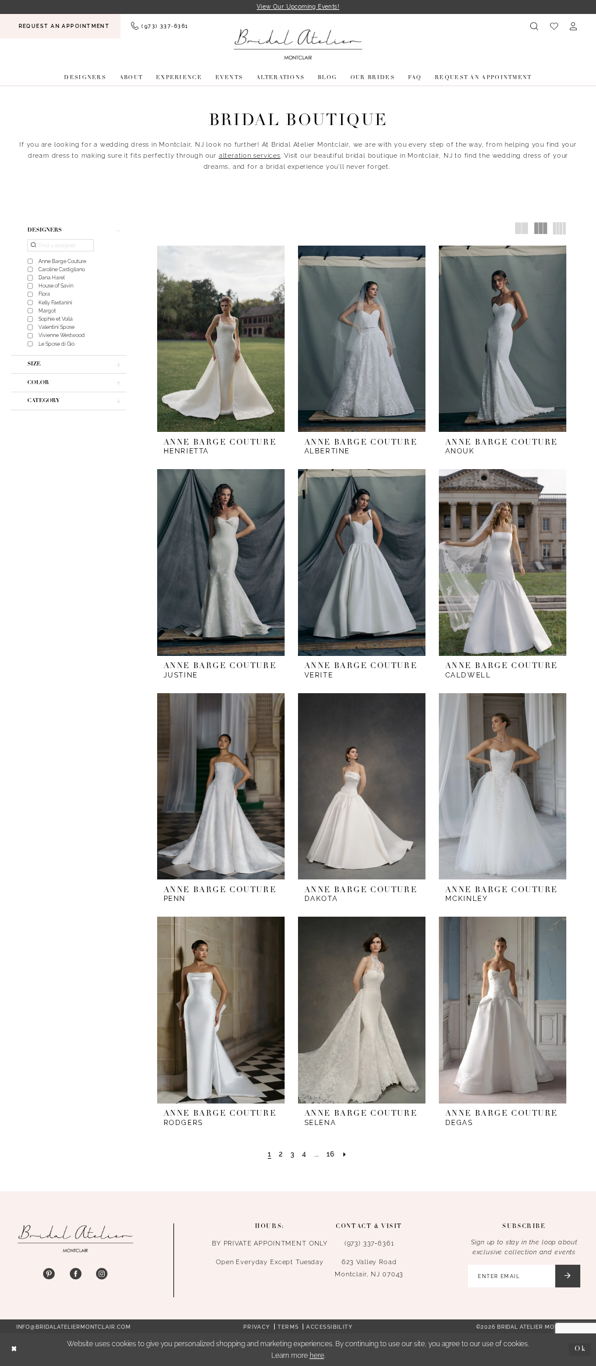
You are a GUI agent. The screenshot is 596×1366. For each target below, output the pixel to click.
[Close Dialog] (13, 1350)
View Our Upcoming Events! (298, 6)
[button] (573, 26)
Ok (580, 1349)
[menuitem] (60, 26)
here (317, 1355)
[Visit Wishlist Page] (553, 26)
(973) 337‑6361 (369, 1243)
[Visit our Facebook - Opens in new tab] (75, 1274)
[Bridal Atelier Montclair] (298, 44)
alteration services (250, 155)
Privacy (257, 1327)
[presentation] (220, 339)
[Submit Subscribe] (567, 1276)
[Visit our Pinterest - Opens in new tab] (48, 1274)
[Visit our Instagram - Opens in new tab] (101, 1274)
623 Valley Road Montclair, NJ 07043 (369, 1268)
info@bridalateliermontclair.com (73, 1327)
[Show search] (534, 26)
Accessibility (329, 1327)
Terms (288, 1327)
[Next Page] (344, 1154)
